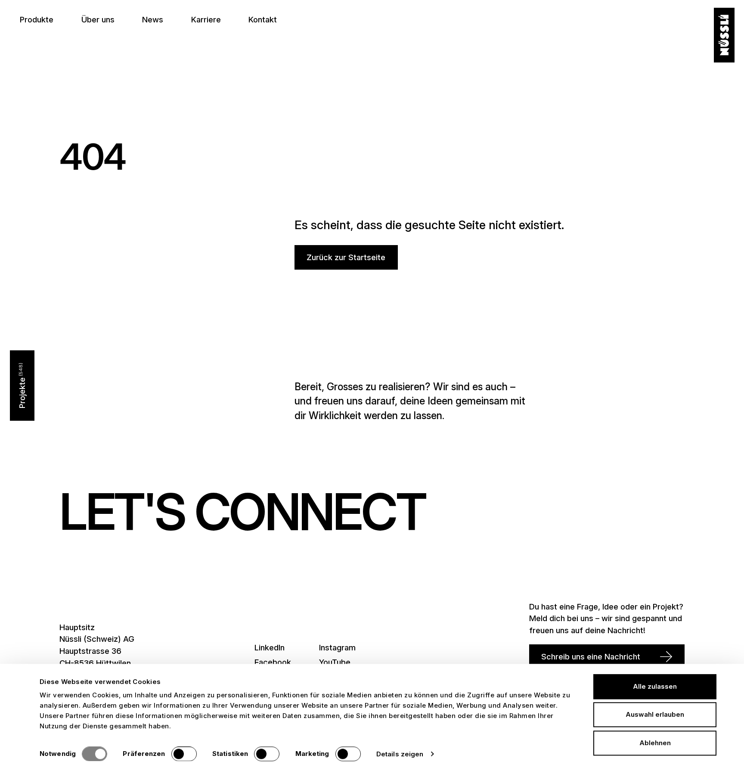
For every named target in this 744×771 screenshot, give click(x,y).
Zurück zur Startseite (346, 257)
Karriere (206, 19)
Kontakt (262, 19)
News (152, 19)
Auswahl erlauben (655, 715)
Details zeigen (399, 754)
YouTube (334, 662)
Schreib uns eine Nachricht (590, 656)
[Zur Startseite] (724, 35)
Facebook (272, 662)
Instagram (337, 647)
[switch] (184, 754)
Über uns (98, 19)
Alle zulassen (655, 686)
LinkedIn (269, 647)
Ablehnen (655, 743)
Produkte (36, 19)
